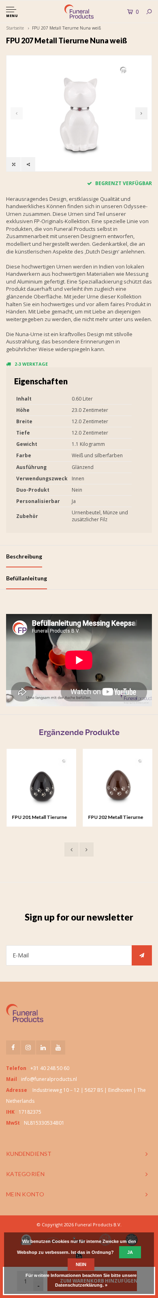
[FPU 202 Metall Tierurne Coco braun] (117, 783)
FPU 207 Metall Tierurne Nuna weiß (66, 28)
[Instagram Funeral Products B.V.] (28, 1047)
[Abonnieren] (142, 955)
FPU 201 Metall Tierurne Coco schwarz (38, 817)
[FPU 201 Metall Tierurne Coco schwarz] (40, 783)
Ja (130, 1252)
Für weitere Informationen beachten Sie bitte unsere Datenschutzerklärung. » (81, 1280)
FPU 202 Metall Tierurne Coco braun (115, 817)
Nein (81, 1264)
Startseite (15, 28)
